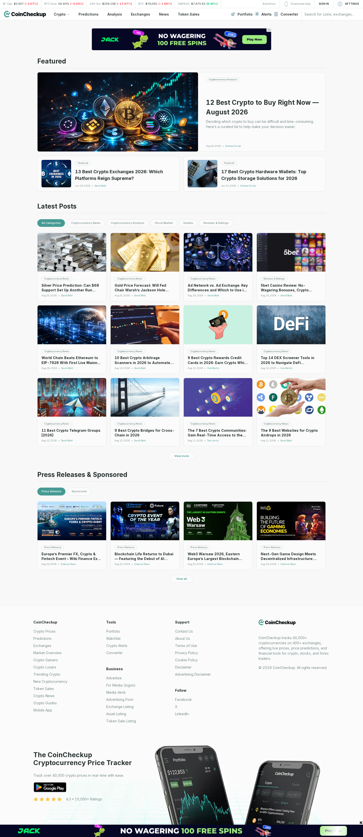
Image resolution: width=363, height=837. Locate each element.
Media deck (116, 692)
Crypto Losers (44, 667)
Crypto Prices (44, 631)
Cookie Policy (186, 660)
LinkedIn (182, 714)
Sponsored (79, 491)
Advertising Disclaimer (193, 674)
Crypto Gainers (45, 660)
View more (181, 456)
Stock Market (164, 223)
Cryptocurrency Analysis (127, 223)
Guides (188, 223)
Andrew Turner (233, 146)
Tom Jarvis (213, 440)
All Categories (51, 223)
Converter (114, 653)
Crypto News (44, 696)
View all (181, 578)
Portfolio (113, 631)
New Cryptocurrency (50, 681)
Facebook (183, 699)
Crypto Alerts (116, 646)
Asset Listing (116, 714)
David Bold (100, 186)
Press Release (51, 491)
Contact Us (184, 631)
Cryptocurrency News (86, 223)
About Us (182, 638)
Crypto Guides (45, 703)
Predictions (42, 638)
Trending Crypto (46, 674)
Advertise (114, 678)
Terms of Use (186, 646)
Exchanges (42, 646)
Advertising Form (119, 699)
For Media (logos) (121, 685)
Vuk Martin (213, 368)
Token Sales (43, 689)
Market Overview (47, 653)
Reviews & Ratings (216, 223)
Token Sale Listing (121, 721)
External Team (68, 564)
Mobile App (42, 710)
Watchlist (113, 638)
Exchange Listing (120, 707)
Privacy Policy (186, 653)
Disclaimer (183, 667)
